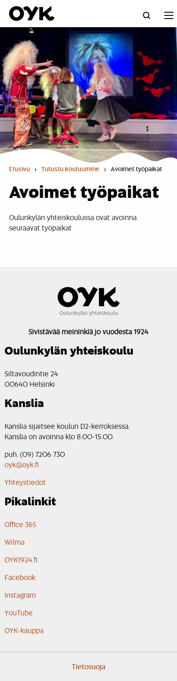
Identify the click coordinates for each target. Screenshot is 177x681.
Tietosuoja (89, 666)
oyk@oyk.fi (22, 464)
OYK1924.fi (21, 559)
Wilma (15, 542)
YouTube (19, 612)
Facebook (20, 577)
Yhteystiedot (25, 482)
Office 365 (20, 524)
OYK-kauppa (24, 630)
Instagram (20, 594)
